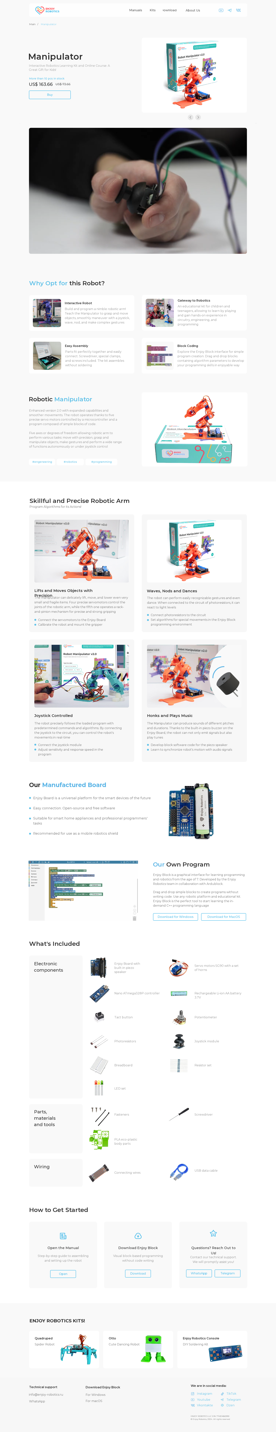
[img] (79, 1349)
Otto (112, 1338)
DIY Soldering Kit (195, 1344)
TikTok (231, 1393)
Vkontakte (205, 1405)
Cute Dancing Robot (124, 1344)
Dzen (230, 1405)
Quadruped (44, 1338)
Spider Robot (45, 1344)
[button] (138, 1274)
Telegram (233, 1399)
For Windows (95, 1395)
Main (32, 24)
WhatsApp (37, 1401)
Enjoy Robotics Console (201, 1338)
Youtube (203, 1399)
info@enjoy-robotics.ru (46, 1394)
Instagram (204, 1393)
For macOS (94, 1401)
